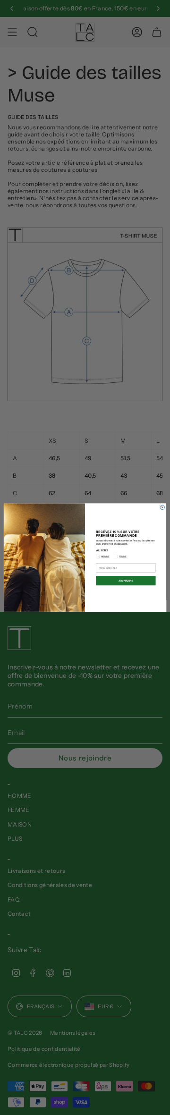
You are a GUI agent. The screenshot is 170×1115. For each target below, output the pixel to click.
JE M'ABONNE (126, 581)
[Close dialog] (162, 507)
